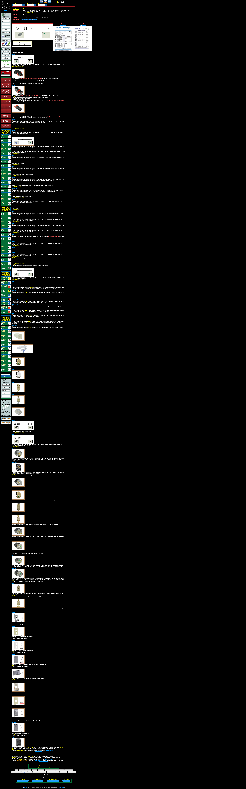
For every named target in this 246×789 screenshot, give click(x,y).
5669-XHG (14, 540)
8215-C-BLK (14, 285)
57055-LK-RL (15, 68)
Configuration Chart (68, 770)
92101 (13, 626)
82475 (13, 155)
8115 (13, 308)
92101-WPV (14, 654)
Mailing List (24, 772)
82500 (13, 136)
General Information (72, 772)
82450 (13, 247)
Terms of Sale (41, 770)
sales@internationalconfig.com (64, 3)
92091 (13, 695)
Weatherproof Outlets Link (43, 752)
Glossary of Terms (63, 772)
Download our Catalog (16, 772)
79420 (13, 737)
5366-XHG (14, 448)
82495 (13, 130)
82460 (13, 252)
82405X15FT (14, 183)
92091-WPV (14, 722)
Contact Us (35, 770)
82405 (13, 177)
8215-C (13, 281)
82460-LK (14, 260)
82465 (13, 160)
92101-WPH (14, 668)
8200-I (13, 382)
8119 (13, 330)
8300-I (13, 502)
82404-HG (14, 343)
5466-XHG (14, 555)
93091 (13, 682)
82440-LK (14, 234)
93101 (13, 612)
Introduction (22, 770)
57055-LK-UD (15, 85)
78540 (13, 406)
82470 (13, 166)
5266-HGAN (14, 313)
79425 (13, 754)
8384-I (13, 489)
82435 (13, 223)
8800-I (13, 583)
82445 (13, 241)
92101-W (14, 640)
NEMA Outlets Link (49, 750)
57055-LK (14, 103)
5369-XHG (14, 477)
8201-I (13, 394)
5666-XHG (14, 526)
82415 (13, 199)
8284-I (13, 356)
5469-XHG (14, 568)
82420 (13, 205)
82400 (13, 172)
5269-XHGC (14, 325)
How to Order (28, 770)
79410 (13, 707)
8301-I (13, 514)
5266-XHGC (14, 295)
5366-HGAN (14, 462)
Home (5, 11)
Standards (30, 772)
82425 (13, 211)
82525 (13, 420)
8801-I (13, 598)
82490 (13, 125)
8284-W (13, 369)
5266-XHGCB (15, 304)
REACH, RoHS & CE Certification (39, 772)
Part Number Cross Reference (53, 772)
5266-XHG (14, 290)
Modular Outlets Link (38, 751)
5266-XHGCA (15, 299)
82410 (13, 194)
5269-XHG (14, 319)
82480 (13, 54)
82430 (13, 217)
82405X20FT (14, 188)
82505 (13, 149)
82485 (13, 119)
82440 (13, 228)
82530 (13, 434)
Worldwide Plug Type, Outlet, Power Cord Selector (54, 770)
